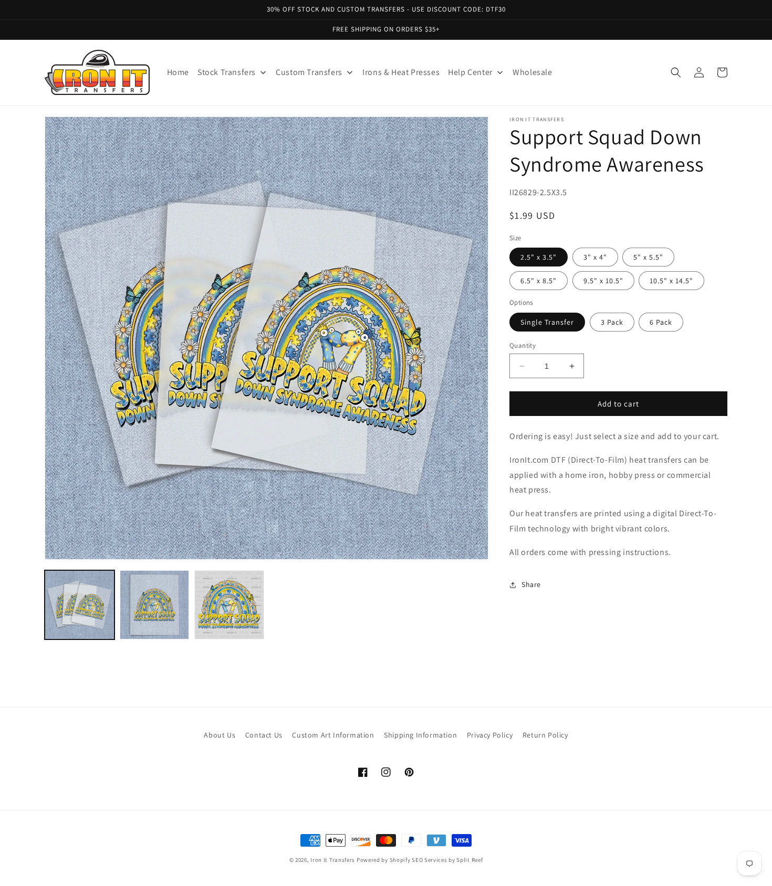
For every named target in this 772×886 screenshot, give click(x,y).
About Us (219, 735)
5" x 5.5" (648, 257)
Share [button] (531, 584)
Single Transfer (547, 322)
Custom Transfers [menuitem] (309, 72)
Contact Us (264, 735)
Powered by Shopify (384, 859)
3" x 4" (595, 257)
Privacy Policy (490, 735)
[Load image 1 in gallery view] (79, 605)
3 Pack (612, 322)
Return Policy (545, 735)
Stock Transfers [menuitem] (226, 72)
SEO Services (429, 859)
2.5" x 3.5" (538, 257)
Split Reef (469, 859)
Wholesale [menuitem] (532, 72)
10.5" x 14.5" (671, 280)
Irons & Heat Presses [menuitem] (401, 72)
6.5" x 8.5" (538, 280)
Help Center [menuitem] (470, 72)
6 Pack (661, 322)
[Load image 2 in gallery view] (155, 605)
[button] (675, 72)
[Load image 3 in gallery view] (229, 605)
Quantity (522, 345)
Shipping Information (420, 735)
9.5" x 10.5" (603, 280)
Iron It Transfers (332, 859)
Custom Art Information (333, 735)
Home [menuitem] (178, 72)
